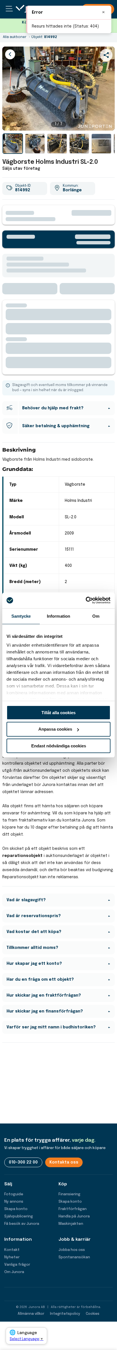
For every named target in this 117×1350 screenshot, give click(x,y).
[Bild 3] (57, 143)
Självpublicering (18, 1216)
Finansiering (69, 1194)
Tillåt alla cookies (58, 712)
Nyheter (12, 1257)
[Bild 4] (79, 143)
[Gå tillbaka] (10, 54)
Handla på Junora (74, 1216)
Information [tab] (58, 615)
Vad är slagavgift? (26, 900)
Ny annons (13, 1202)
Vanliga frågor (17, 1265)
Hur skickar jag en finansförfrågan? (45, 1011)
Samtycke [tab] (21, 615)
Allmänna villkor (31, 1314)
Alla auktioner (14, 37)
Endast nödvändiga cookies (58, 745)
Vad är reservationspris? (34, 916)
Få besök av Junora (21, 1224)
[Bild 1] (13, 143)
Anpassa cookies (55, 729)
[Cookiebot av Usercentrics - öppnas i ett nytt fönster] (85, 600)
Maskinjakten (70, 1224)
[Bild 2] (35, 143)
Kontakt (12, 1250)
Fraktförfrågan (72, 1209)
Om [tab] (95, 615)
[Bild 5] (101, 143)
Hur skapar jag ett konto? (34, 964)
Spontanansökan (74, 1257)
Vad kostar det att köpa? (34, 932)
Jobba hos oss (71, 1250)
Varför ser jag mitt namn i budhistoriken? (51, 1027)
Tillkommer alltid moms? (32, 948)
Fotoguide (13, 1194)
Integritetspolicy (65, 1314)
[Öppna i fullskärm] (107, 123)
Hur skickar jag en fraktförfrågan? (44, 995)
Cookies (92, 1314)
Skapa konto (16, 1209)
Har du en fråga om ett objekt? (40, 980)
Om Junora (14, 1272)
